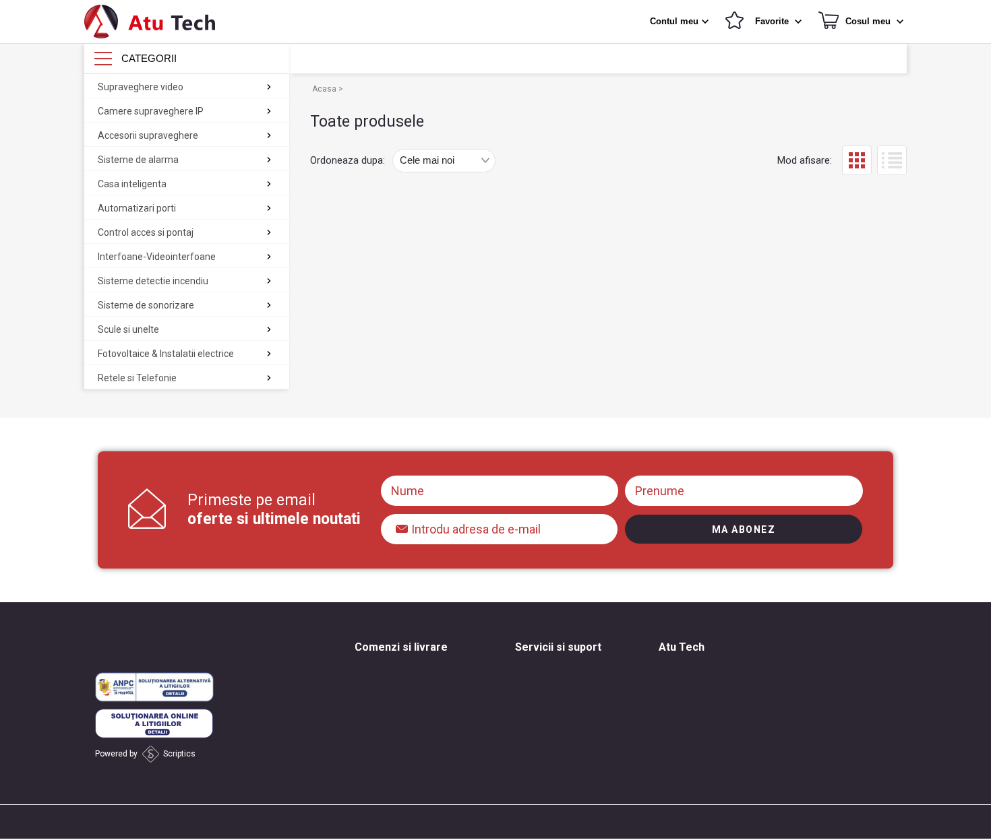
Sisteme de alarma (138, 159)
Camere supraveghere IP (151, 111)
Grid (857, 160)
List (892, 160)
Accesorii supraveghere (148, 135)
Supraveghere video (140, 87)
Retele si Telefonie (137, 378)
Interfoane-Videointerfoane (157, 256)
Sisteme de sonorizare (146, 305)
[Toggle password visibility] (402, 525)
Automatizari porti (137, 208)
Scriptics (179, 753)
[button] (681, 21)
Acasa (325, 89)
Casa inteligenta (132, 184)
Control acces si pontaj (145, 232)
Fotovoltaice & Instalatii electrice (166, 353)
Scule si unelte (128, 329)
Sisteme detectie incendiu (153, 281)
